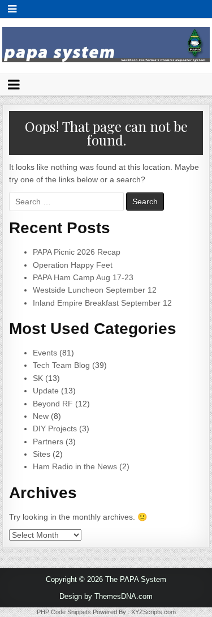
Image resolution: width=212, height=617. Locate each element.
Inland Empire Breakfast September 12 (102, 302)
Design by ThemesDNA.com (106, 596)
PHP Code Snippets (64, 612)
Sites (41, 454)
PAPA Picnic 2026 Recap (76, 251)
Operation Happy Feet (73, 264)
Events (45, 352)
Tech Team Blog (61, 365)
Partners (48, 441)
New (41, 416)
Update (46, 390)
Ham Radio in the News (75, 466)
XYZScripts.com (153, 612)
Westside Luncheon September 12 (95, 289)
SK (38, 378)
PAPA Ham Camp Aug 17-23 (83, 277)
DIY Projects (55, 428)
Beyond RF (53, 403)
